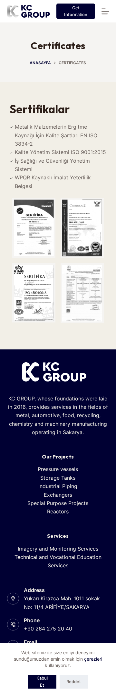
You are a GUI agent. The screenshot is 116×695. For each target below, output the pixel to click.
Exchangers (58, 495)
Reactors (58, 511)
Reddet (73, 681)
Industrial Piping (57, 486)
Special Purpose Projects (57, 503)
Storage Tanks (57, 478)
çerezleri (93, 659)
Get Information (75, 11)
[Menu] (105, 11)
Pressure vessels (58, 469)
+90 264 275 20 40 (48, 628)
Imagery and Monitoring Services (58, 548)
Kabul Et (42, 681)
